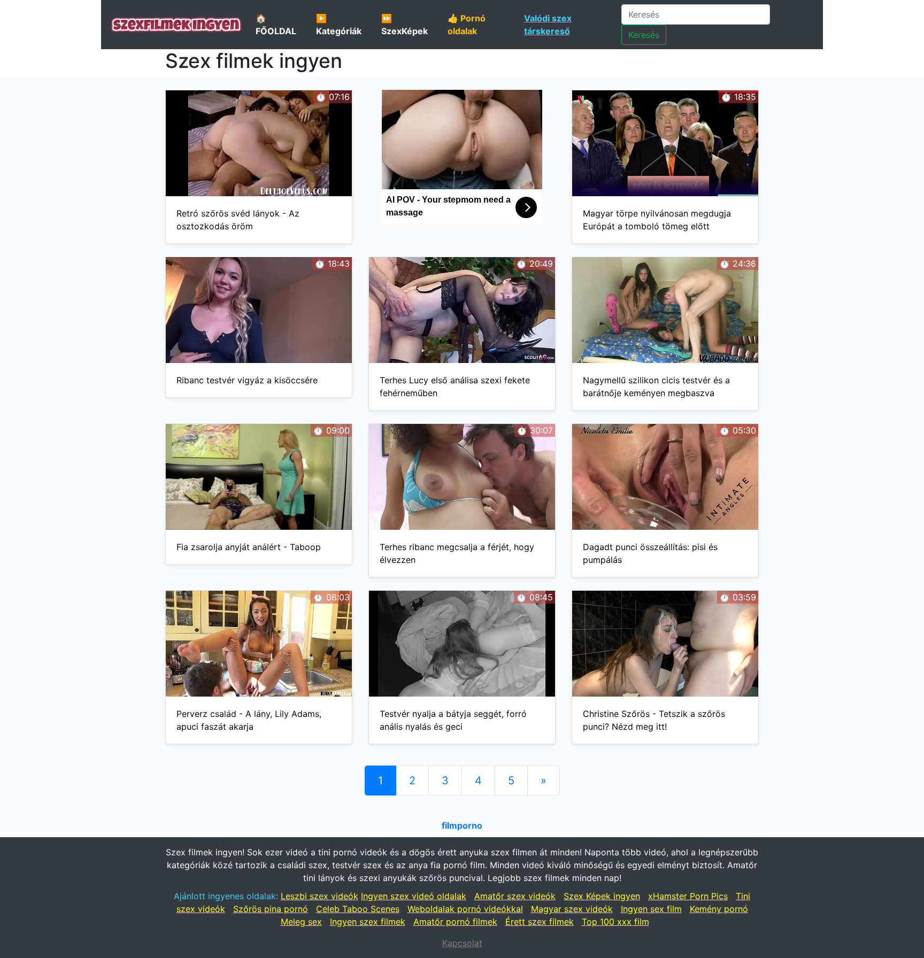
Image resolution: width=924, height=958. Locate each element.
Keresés (643, 34)
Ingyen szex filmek (367, 921)
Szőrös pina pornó (270, 908)
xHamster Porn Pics (688, 896)
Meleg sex (301, 921)
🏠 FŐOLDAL (276, 24)
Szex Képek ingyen (602, 896)
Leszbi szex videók (319, 896)
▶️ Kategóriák (338, 24)
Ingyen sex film (651, 908)
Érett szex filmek (539, 921)
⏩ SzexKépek (404, 24)
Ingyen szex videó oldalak (413, 896)
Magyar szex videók (572, 908)
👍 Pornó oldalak (467, 24)
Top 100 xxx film (615, 921)
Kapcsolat (462, 943)
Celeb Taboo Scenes (357, 908)
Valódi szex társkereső (548, 24)
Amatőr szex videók (515, 896)
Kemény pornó (719, 908)
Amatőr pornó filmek (455, 921)
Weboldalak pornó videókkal (465, 908)
